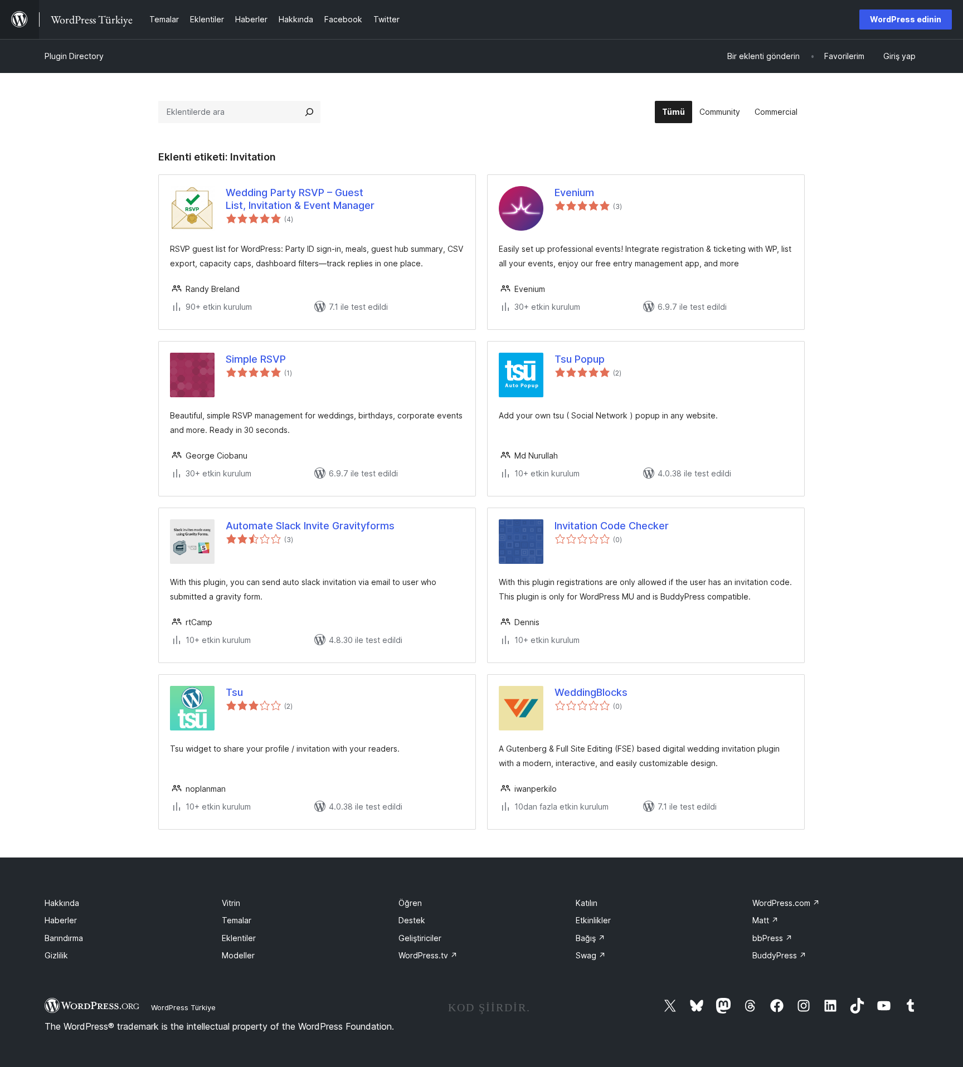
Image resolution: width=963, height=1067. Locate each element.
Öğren (410, 903)
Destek (411, 920)
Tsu (234, 692)
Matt (765, 920)
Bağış (590, 938)
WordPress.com (786, 903)
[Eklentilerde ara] (309, 112)
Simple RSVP (256, 359)
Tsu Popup (580, 359)
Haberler (61, 920)
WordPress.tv (428, 955)
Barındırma (64, 938)
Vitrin (231, 903)
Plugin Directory (74, 56)
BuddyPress (779, 955)
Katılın (586, 903)
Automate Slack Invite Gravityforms (310, 526)
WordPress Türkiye (183, 1007)
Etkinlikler (593, 920)
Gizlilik (56, 955)
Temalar (236, 920)
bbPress (772, 938)
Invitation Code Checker (612, 526)
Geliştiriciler (419, 938)
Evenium (574, 192)
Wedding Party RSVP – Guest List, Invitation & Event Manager (300, 199)
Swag (591, 955)
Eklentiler (239, 938)
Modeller (238, 955)
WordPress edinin (905, 19)
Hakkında (62, 903)
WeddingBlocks (591, 692)
